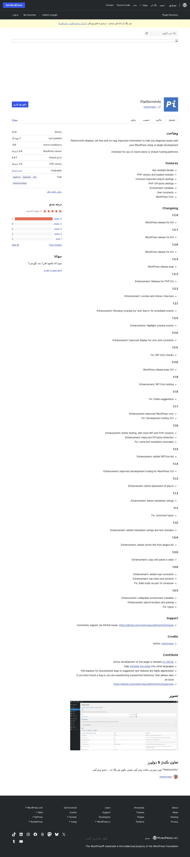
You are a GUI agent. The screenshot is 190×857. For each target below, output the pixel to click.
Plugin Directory (170, 15)
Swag (73, 821)
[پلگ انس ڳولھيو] (147, 33)
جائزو (159, 119)
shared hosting (19, 183)
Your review (55, 244)
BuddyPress (35, 821)
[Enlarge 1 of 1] (174, 704)
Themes (140, 812)
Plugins (140, 817)
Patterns (140, 821)
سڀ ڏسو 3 (17, 170)
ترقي (133, 119)
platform (16, 177)
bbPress (37, 817)
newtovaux (150, 106)
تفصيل (172, 119)
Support (106, 812)
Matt (39, 812)
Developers (104, 817)
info (34, 177)
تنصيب (146, 119)
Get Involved (70, 807)
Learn (107, 807)
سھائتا (15, 119)
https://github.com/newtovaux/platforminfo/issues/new (144, 684)
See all (15, 244)
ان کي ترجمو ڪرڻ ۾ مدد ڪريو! (72, 23)
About (175, 807)
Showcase (139, 807)
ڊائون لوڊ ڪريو (20, 104)
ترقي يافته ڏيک (54, 191)
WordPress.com (34, 807)
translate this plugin (140, 666)
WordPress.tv (102, 821)
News (175, 812)
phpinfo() (27, 177)
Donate (72, 817)
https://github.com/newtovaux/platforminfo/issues (146, 625)
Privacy (174, 821)
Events (73, 812)
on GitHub (168, 661)
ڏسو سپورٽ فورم (53, 270)
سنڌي (147, 838)
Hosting (174, 817)
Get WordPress (14, 5)
